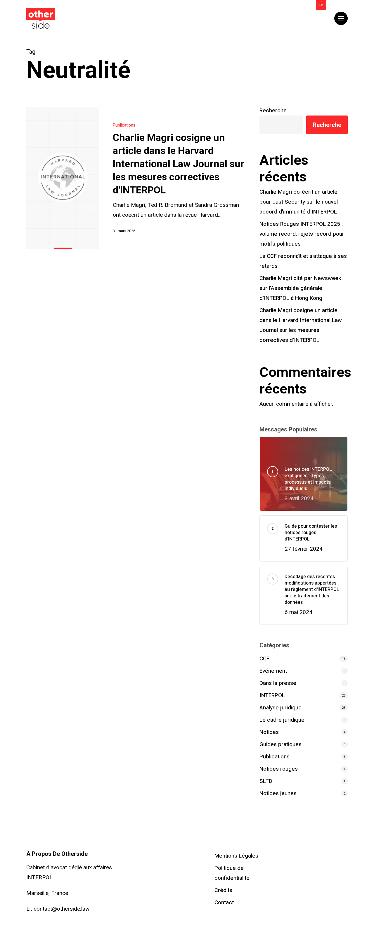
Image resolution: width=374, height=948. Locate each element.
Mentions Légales (236, 856)
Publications (124, 125)
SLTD (265, 781)
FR (321, 5)
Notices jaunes (278, 793)
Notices (269, 732)
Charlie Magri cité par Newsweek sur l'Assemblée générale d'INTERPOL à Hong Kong (300, 288)
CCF (264, 659)
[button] (341, 18)
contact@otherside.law (61, 909)
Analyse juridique (280, 708)
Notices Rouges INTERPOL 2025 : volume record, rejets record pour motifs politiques (301, 234)
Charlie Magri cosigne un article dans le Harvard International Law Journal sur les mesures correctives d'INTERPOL (300, 325)
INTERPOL (272, 695)
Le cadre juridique (281, 720)
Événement (273, 671)
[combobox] (321, 5)
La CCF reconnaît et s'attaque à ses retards (303, 261)
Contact (224, 902)
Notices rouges (278, 769)
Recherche (273, 110)
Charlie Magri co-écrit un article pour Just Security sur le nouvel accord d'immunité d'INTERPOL (298, 202)
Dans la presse (277, 683)
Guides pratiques (280, 744)
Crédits (223, 890)
